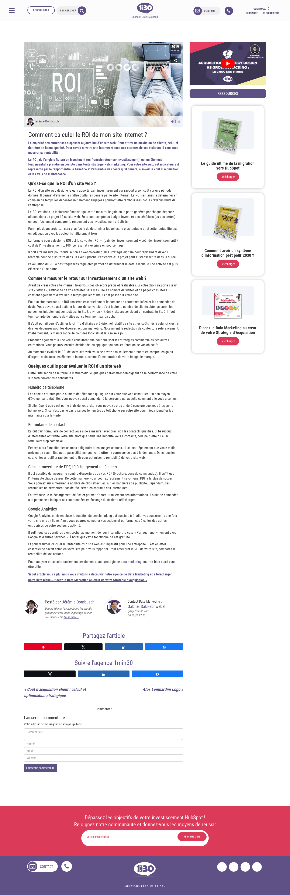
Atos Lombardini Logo (161, 689)
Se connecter (271, 13)
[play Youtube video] (228, 63)
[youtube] (257, 867)
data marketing (131, 562)
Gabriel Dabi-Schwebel (146, 606)
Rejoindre (252, 13)
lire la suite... (71, 617)
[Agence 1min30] (145, 10)
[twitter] (233, 867)
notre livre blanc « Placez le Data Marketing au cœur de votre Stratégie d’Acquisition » (87, 580)
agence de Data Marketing (131, 574)
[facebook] (222, 867)
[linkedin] (245, 867)
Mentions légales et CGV (145, 886)
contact (210, 11)
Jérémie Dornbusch (47, 121)
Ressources (41, 10)
